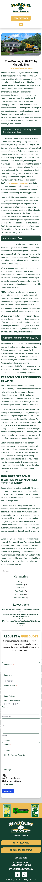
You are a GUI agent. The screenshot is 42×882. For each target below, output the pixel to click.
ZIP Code (4, 735)
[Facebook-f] (17, 874)
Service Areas (14, 68)
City (3, 725)
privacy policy (21, 835)
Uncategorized (19, 597)
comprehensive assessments (17, 183)
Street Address (6, 716)
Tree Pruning (19, 591)
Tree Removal (19, 594)
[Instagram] (24, 874)
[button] (21, 24)
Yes (9, 704)
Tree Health (20, 588)
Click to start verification (12, 781)
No (18, 704)
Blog (19, 581)
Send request (8, 791)
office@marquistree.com (21, 869)
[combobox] (19, 571)
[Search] (39, 571)
